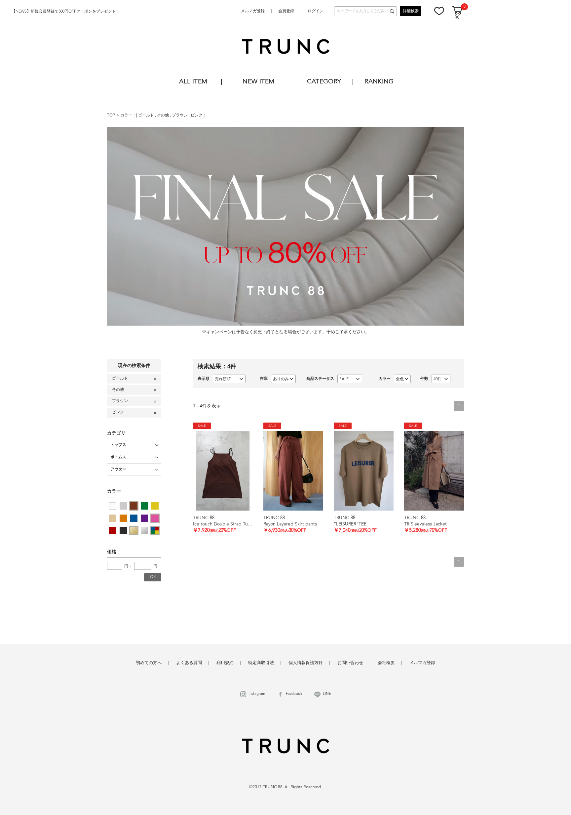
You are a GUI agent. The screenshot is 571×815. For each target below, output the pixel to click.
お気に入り (439, 11)
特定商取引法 (261, 663)
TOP (111, 115)
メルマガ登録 (253, 11)
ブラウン (180, 115)
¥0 (457, 18)
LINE (327, 694)
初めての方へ (149, 663)
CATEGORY (324, 82)
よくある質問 (189, 663)
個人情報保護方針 (305, 663)
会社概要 (386, 663)
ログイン (316, 11)
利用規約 (225, 663)
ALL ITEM (193, 82)
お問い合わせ (350, 663)
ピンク (197, 115)
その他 (163, 115)
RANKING (379, 82)
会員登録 (286, 11)
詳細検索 (411, 11)
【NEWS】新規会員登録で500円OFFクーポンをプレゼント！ (66, 12)
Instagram (256, 694)
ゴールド (146, 115)
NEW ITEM (258, 82)
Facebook (294, 694)
